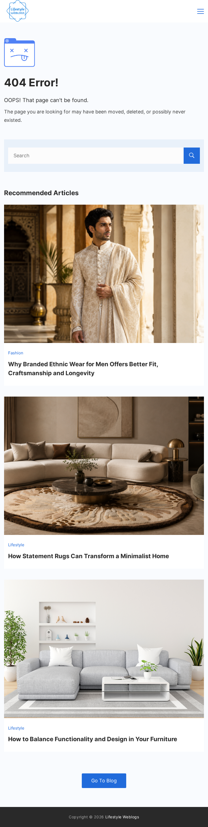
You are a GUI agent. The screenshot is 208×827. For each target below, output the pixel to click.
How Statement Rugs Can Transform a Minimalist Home (88, 556)
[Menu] (200, 11)
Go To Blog (104, 780)
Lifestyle (16, 544)
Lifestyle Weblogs (122, 817)
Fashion (15, 352)
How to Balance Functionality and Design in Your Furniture (92, 739)
